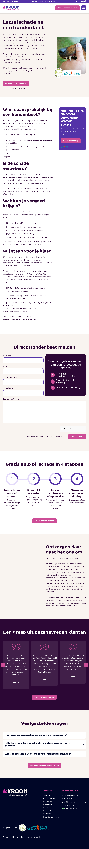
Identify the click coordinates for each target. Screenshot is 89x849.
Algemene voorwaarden (31, 837)
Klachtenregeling (51, 817)
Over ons (47, 795)
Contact (47, 814)
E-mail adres (8, 388)
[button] (3, 665)
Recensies (47, 802)
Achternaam (8, 366)
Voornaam (7, 355)
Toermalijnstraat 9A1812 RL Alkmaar (71, 797)
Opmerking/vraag (11, 399)
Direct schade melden (49, 806)
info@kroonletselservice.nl (15, 311)
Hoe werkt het (49, 799)
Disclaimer (48, 811)
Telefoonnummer (10, 377)
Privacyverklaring (10, 837)
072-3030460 (68, 805)
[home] (11, 8)
